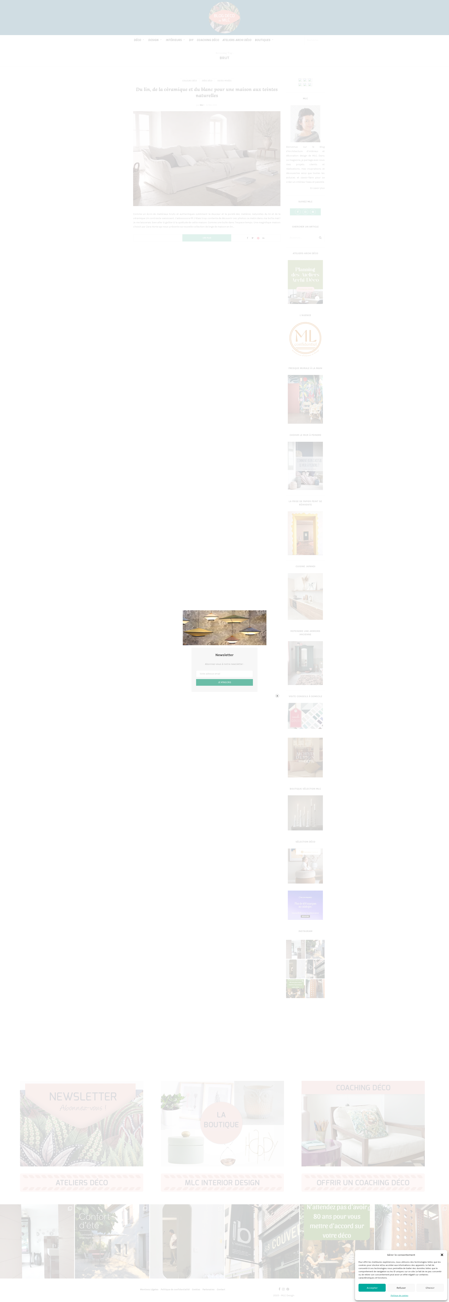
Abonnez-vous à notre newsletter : (224, 664)
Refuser (401, 1287)
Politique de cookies (399, 1295)
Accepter (372, 1287)
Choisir (430, 1287)
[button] (442, 1255)
